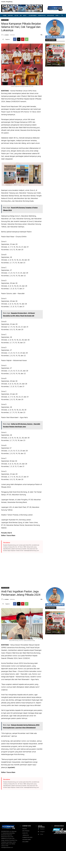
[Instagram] (58, 2)
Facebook (42, 829)
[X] (60, 2)
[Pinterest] (22, 39)
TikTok (41, 834)
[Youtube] (64, 2)
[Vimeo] (62, 2)
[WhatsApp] (26, 39)
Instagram (42, 831)
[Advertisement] (22, 569)
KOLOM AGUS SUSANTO (53, 55)
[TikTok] (38, 834)
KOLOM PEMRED (50, 40)
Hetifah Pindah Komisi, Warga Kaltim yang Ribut (54, 60)
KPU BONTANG (5, 20)
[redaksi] (2, 35)
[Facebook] (56, 2)
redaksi (7, 34)
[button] (62, 15)
